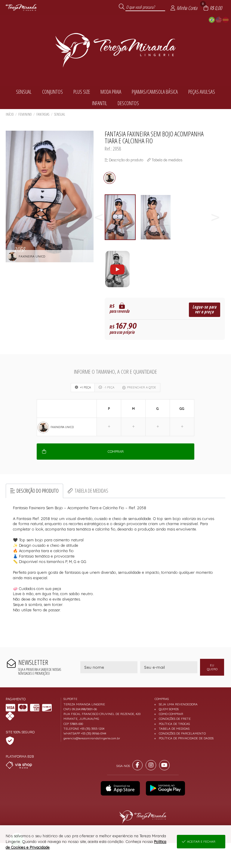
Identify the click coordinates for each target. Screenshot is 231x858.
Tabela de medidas (91, 490)
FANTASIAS (42, 114)
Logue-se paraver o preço (204, 309)
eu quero (212, 667)
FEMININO (25, 114)
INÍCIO (10, 114)
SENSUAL (59, 114)
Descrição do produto (38, 490)
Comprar (116, 451)
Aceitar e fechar (201, 842)
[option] (122, 217)
